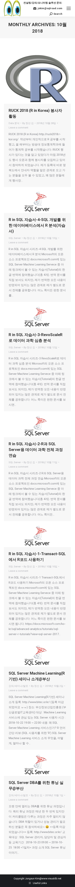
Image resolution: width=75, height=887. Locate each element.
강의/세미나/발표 (18, 686)
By (28, 123)
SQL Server (15, 238)
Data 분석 (14, 123)
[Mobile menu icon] (68, 8)
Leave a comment (18, 127)
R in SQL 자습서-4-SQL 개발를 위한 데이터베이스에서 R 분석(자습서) (37, 225)
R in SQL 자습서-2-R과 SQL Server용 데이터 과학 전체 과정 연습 (36, 450)
